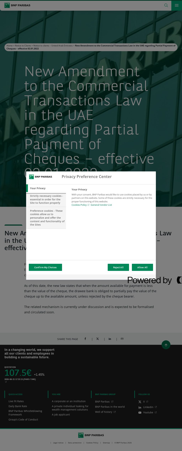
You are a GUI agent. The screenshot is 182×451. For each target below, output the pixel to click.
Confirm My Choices (45, 267)
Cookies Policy (79, 204)
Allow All (142, 267)
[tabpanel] (112, 198)
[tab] (46, 188)
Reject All (118, 267)
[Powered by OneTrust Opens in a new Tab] (140, 277)
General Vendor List (101, 204)
